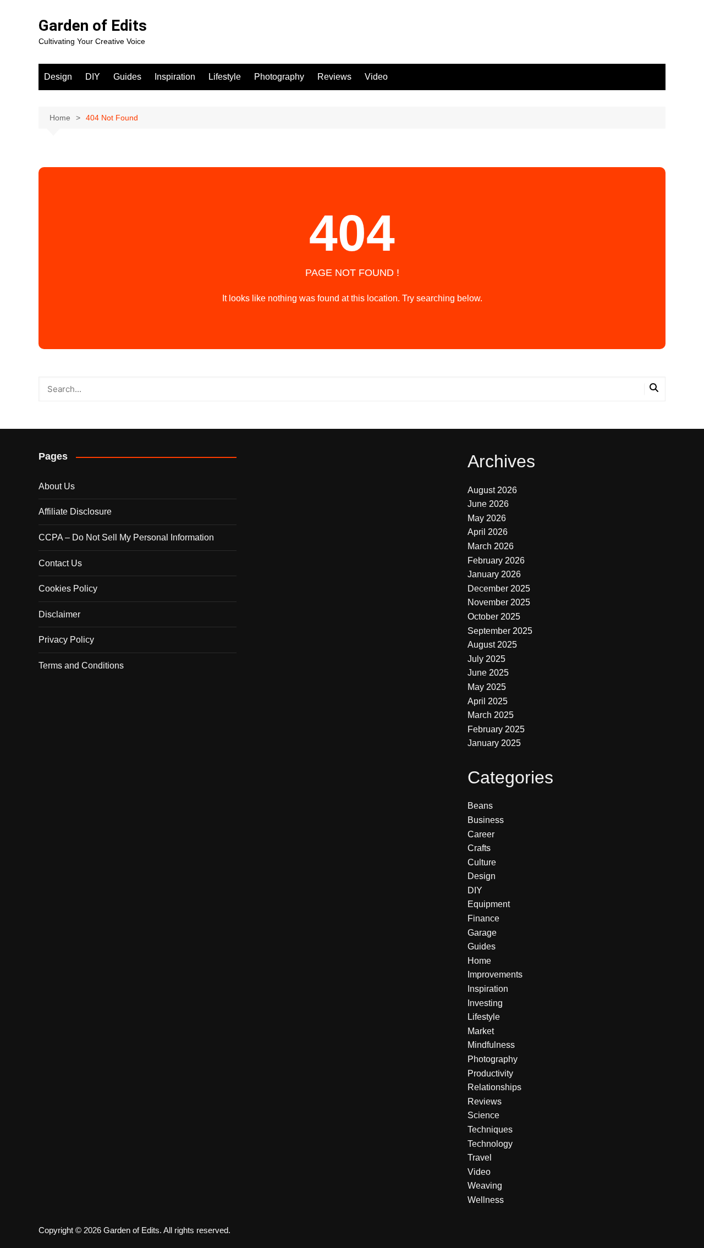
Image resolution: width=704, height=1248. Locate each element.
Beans (480, 805)
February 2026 (496, 560)
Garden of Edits (92, 25)
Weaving (485, 1185)
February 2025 (496, 729)
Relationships (494, 1087)
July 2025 (486, 659)
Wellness (486, 1200)
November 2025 (499, 602)
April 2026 (488, 532)
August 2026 (492, 490)
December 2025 (499, 588)
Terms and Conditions (81, 665)
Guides (127, 76)
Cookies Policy (67, 588)
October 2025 (494, 616)
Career (481, 834)
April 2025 (488, 701)
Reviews (334, 76)
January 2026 (494, 574)
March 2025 (491, 715)
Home (479, 960)
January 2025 (494, 743)
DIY (92, 76)
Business (486, 820)
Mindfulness (491, 1045)
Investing (485, 1003)
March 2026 (491, 546)
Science (483, 1115)
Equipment (489, 904)
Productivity (490, 1073)
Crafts (479, 848)
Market (481, 1031)
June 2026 (488, 504)
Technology (490, 1143)
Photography (279, 76)
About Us (56, 486)
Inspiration (175, 76)
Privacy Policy (66, 639)
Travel (480, 1157)
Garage (482, 932)
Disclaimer (59, 614)
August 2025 (492, 644)
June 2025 (488, 672)
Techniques (490, 1129)
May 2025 (487, 687)
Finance (483, 918)
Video (376, 76)
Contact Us (60, 563)
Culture (482, 862)
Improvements (495, 974)
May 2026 (487, 518)
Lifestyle (224, 76)
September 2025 (500, 631)
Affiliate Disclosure (75, 511)
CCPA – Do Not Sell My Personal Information (126, 537)
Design (58, 76)
